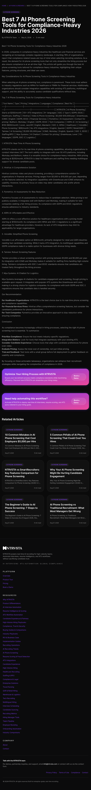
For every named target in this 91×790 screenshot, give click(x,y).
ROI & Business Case (11, 637)
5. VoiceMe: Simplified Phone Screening (19, 234)
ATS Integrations (9, 660)
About (5, 745)
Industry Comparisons (11, 732)
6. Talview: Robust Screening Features (19, 252)
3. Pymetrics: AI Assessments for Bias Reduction (23, 192)
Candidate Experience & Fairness (15, 618)
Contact (6, 749)
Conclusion (7, 321)
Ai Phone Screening (17, 6)
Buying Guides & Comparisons (14, 630)
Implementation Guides (12, 641)
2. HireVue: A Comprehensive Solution (19, 167)
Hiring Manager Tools (11, 717)
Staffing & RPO (8, 675)
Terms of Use (64, 772)
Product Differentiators (11, 603)
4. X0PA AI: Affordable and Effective (18, 213)
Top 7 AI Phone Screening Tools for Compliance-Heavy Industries (31, 97)
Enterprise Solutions (10, 683)
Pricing (5, 583)
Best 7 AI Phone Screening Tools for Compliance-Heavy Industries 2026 (34, 46)
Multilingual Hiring (9, 702)
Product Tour (8, 580)
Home (4, 6)
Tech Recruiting (9, 698)
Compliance (75, 772)
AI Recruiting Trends (10, 649)
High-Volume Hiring (10, 668)
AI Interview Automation (12, 607)
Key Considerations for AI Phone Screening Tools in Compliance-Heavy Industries (38, 76)
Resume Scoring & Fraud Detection (16, 656)
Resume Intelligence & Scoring (14, 611)
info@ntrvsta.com (50, 764)
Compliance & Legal (10, 679)
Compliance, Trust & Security (14, 626)
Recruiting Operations (11, 645)
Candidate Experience (11, 664)
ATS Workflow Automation (13, 615)
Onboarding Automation (12, 729)
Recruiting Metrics (10, 713)
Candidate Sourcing (10, 710)
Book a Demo (76, 377)
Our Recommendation (11, 294)
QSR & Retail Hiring (10, 691)
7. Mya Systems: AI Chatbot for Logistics (20, 273)
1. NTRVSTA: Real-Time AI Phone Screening (21, 143)
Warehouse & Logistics (11, 694)
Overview (6, 576)
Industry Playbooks (10, 634)
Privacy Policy (51, 772)
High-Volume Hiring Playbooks (14, 622)
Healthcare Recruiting (11, 672)
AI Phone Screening (10, 653)
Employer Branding (10, 725)
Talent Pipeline (8, 721)
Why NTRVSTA (8, 599)
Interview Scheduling (11, 706)
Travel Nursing (8, 687)
